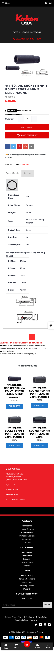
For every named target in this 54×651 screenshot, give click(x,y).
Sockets (27, 566)
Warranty (25, 164)
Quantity (9, 119)
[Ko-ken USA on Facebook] (40, 625)
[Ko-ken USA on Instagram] (45, 625)
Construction (27, 556)
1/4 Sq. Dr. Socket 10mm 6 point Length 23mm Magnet (39, 392)
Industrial (27, 559)
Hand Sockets (27, 532)
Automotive (27, 552)
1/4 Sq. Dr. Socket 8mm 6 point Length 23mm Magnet (14, 432)
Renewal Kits (27, 539)
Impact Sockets (27, 529)
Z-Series (27, 543)
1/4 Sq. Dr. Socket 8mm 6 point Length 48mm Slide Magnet (26, 89)
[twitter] (13, 146)
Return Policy (27, 582)
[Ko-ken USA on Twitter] (36, 625)
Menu (7, 3)
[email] (31, 146)
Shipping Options (27, 586)
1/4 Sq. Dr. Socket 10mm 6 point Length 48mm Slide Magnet (14, 391)
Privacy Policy (27, 575)
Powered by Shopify (35, 632)
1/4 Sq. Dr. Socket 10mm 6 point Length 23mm (39, 432)
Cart (50, 3)
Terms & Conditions (27, 579)
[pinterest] (19, 146)
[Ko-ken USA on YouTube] (49, 625)
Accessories (27, 526)
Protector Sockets (27, 536)
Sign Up (47, 605)
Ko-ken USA (20, 632)
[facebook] (7, 146)
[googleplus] (25, 146)
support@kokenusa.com (16, 499)
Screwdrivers (27, 562)
